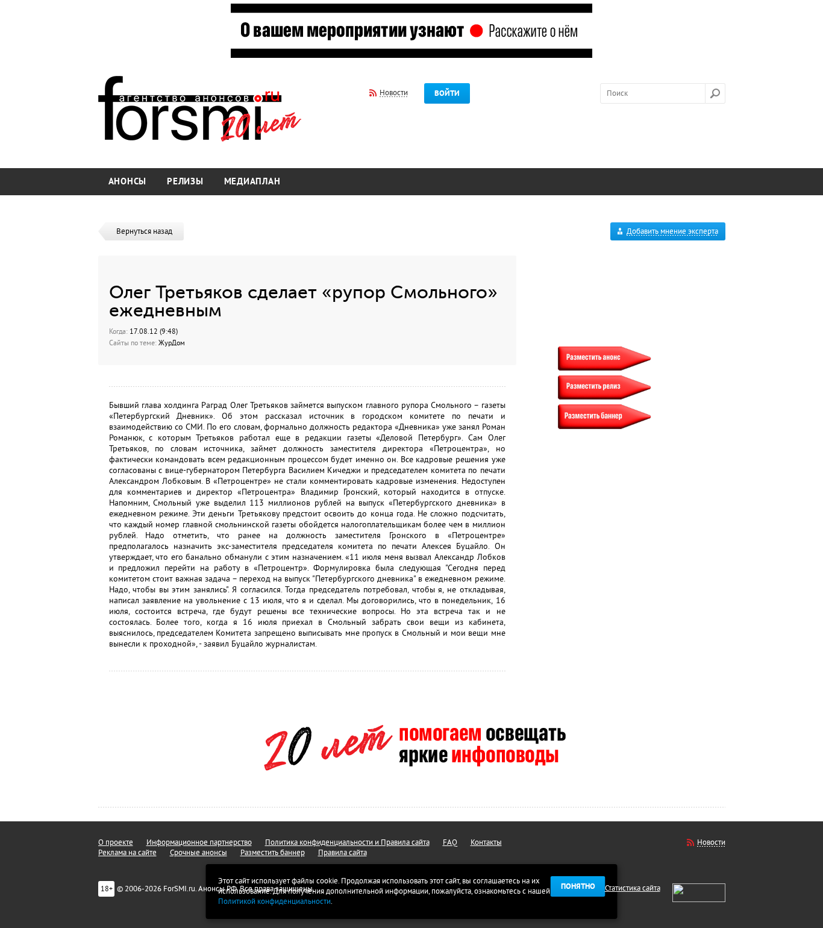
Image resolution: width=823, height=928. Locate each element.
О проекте (115, 842)
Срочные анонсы (198, 852)
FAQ (450, 842)
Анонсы (127, 182)
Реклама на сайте (127, 852)
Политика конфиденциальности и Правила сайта (347, 842)
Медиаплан (252, 182)
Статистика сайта (632, 888)
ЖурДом (171, 343)
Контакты (486, 842)
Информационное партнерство (199, 842)
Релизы (185, 182)
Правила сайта (342, 852)
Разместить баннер (272, 852)
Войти (447, 93)
